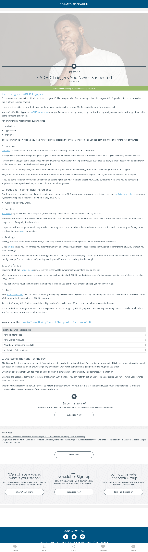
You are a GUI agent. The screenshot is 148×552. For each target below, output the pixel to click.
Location (6, 150)
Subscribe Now (74, 414)
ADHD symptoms (39, 112)
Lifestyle (74, 72)
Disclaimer (104, 542)
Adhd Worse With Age (14, 339)
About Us (43, 542)
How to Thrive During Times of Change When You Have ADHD (56, 322)
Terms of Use (92, 542)
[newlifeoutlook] (74, 4)
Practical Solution (79, 88)
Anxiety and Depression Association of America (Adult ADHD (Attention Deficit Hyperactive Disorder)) (43, 437)
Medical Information (61, 88)
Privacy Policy (65, 542)
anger (22, 231)
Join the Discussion (123, 491)
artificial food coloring (125, 194)
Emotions (6, 213)
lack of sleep (27, 270)
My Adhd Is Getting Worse (16, 350)
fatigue (11, 246)
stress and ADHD (15, 294)
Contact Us (53, 542)
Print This (74, 454)
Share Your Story (24, 491)
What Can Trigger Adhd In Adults (19, 345)
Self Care (91, 88)
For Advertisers (79, 542)
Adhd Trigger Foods (13, 334)
